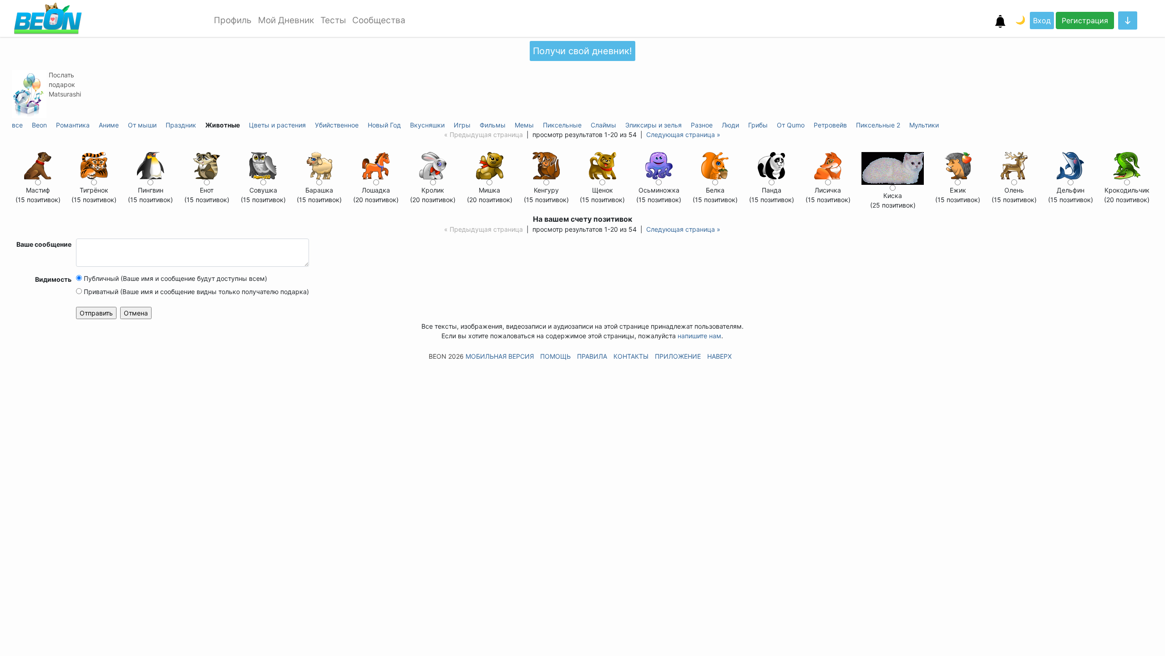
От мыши (142, 125)
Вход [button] (1042, 20)
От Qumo (791, 125)
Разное (702, 125)
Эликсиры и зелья (653, 125)
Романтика (73, 125)
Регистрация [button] (1085, 20)
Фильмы (493, 125)
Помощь (555, 356)
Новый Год (384, 125)
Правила (592, 356)
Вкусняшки (427, 125)
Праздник (181, 125)
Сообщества (378, 20)
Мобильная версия (500, 356)
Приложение (678, 356)
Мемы (524, 125)
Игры (462, 125)
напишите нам (699, 336)
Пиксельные (562, 125)
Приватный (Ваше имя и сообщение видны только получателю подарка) (195, 291)
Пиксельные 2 (878, 125)
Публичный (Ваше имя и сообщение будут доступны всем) (174, 278)
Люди (730, 125)
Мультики (924, 125)
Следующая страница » (683, 134)
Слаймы (603, 125)
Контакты (630, 356)
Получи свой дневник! (582, 51)
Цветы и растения (277, 125)
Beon (39, 125)
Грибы (758, 125)
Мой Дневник (286, 20)
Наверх (719, 356)
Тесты (333, 20)
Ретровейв (830, 125)
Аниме (109, 125)
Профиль (233, 20)
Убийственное (337, 125)
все (17, 125)
